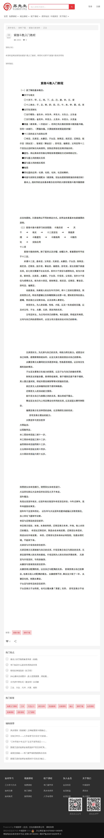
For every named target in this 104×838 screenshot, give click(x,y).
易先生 (85, 790)
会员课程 (90, 706)
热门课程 (28, 790)
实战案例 (52, 706)
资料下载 (22, 27)
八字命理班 (48, 796)
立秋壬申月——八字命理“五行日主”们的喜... (29, 736)
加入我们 (86, 796)
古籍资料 (62, 706)
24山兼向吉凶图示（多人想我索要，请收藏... (29, 676)
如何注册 (8, 790)
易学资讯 (11, 27)
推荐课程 (28, 796)
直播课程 (10, 712)
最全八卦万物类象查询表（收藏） (24, 659)
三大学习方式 (10, 785)
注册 (98, 6)
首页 (6, 16)
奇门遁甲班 (48, 785)
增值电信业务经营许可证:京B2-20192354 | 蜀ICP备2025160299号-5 (32, 833)
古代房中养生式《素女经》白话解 (24, 681)
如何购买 (8, 796)
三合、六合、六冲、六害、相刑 (23, 687)
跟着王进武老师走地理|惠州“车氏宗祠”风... (28, 747)
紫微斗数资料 (34, 27)
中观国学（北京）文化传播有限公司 (29, 827)
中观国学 (86, 785)
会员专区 (67, 785)
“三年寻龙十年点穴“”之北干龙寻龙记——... (28, 741)
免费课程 (13, 16)
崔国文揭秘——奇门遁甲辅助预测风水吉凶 (28, 753)
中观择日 (54, 16)
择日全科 (41, 706)
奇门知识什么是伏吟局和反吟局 (23, 664)
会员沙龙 (67, 796)
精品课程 (24, 16)
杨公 (71, 706)
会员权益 (67, 790)
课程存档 (50, 827)
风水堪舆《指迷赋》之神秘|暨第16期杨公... (28, 730)
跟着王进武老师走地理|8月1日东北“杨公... (28, 758)
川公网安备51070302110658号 (49, 830)
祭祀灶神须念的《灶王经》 (21, 670)
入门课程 (31, 712)
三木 (22, 706)
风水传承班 (48, 790)
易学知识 (45, 16)
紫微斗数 (16, 632)
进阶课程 (20, 712)
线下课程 (35, 16)
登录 (90, 6)
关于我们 (63, 16)
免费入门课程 (12, 706)
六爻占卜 (31, 706)
